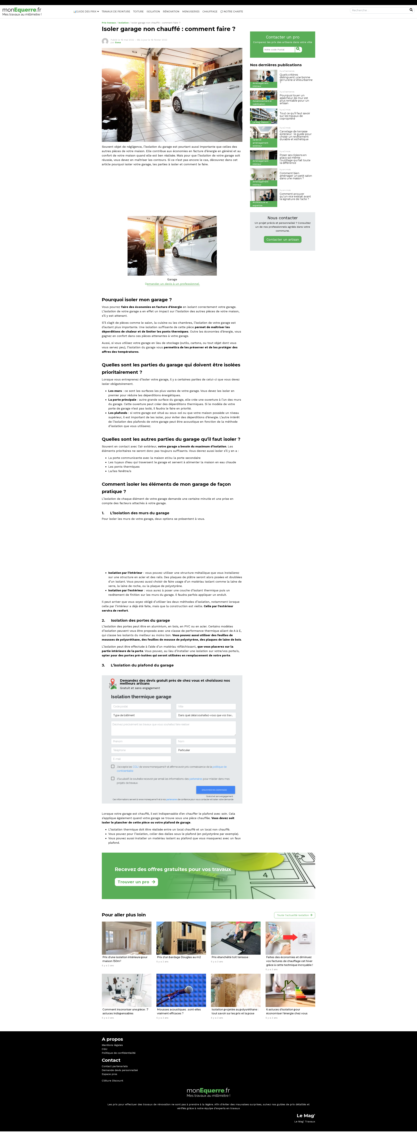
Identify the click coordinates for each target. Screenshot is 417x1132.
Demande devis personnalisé (120, 1070)
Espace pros (109, 1074)
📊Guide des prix (84, 11)
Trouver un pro (133, 882)
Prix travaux (109, 22)
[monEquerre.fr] (22, 11)
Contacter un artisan (282, 239)
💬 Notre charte (231, 11)
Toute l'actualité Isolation (293, 915)
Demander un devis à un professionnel (172, 283)
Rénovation (171, 11)
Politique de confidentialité (119, 1052)
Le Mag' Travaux (304, 1121)
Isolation (153, 11)
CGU (104, 1049)
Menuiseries (191, 11)
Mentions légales (112, 1045)
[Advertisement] (172, 192)
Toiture (138, 11)
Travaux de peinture (116, 11)
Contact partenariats (115, 1066)
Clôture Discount (112, 1080)
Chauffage (209, 11)
